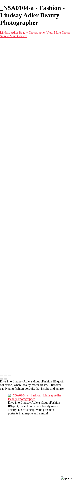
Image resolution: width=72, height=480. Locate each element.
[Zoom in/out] (9, 375)
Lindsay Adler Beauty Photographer (23, 32)
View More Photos (58, 32)
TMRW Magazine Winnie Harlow (45, 82)
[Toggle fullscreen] (5, 375)
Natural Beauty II (27, 71)
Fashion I (22, 75)
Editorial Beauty (26, 60)
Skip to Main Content (13, 36)
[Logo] (24, 44)
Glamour (21, 64)
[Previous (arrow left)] (1, 378)
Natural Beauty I (26, 67)
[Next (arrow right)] (5, 378)
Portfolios (14, 53)
